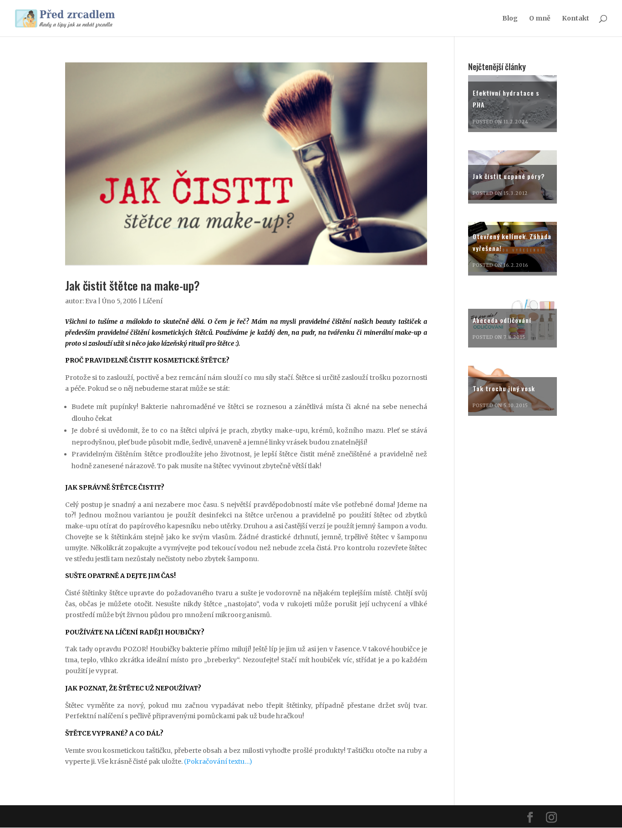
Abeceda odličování (502, 320)
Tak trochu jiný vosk (504, 388)
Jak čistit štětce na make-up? (132, 285)
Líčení (153, 301)
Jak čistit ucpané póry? (509, 176)
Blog (510, 18)
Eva (91, 301)
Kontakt (575, 18)
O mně (540, 18)
